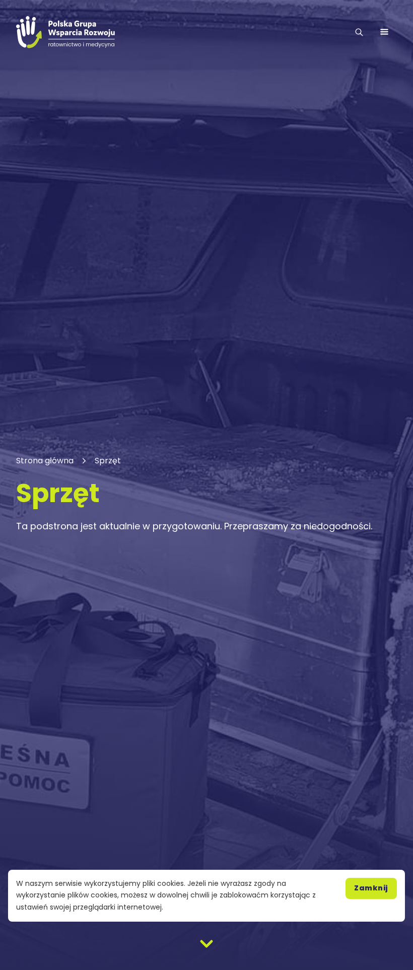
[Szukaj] (359, 32)
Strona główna (45, 460)
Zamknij (371, 888)
